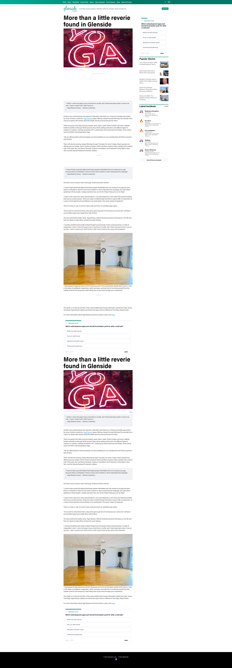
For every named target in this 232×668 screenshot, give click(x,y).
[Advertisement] (98, 87)
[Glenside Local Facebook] (116, 659)
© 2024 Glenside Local (110, 657)
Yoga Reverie (88, 118)
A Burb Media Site (123, 657)
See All (166, 106)
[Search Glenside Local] (165, 2)
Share (131, 412)
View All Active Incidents (154, 160)
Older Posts (98, 646)
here (113, 315)
